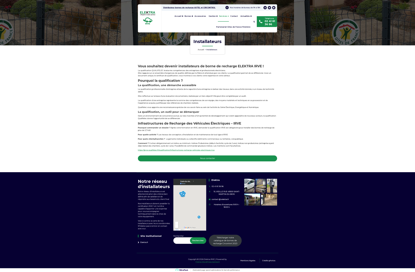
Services (223, 16)
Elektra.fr (144, 242)
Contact (234, 16)
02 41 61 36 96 (270, 23)
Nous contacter (207, 158)
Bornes (188, 16)
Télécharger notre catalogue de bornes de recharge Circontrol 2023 (225, 240)
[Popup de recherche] (254, 21)
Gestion (212, 16)
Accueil (178, 16)
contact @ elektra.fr (220, 199)
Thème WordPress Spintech (207, 262)
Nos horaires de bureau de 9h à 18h (245, 8)
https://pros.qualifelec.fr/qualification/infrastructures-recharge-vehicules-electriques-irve (176, 150)
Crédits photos (268, 261)
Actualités (245, 16)
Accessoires (200, 16)
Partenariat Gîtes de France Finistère (233, 27)
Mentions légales (247, 261)
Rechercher (178, 236)
